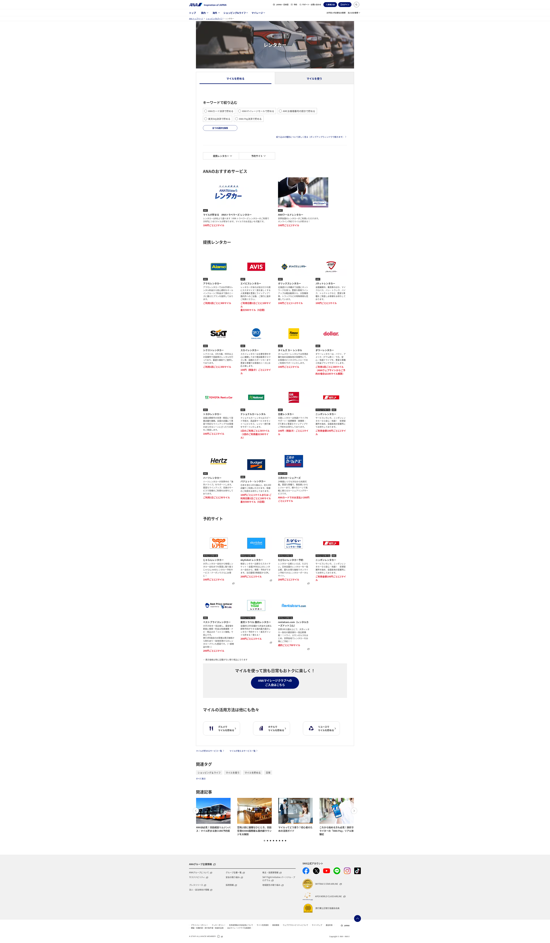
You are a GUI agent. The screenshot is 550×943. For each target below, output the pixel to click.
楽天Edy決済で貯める (219, 118)
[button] (356, 4)
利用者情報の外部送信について (241, 925)
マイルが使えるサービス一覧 (242, 750)
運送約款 (329, 925)
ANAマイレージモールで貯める (258, 111)
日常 (268, 772)
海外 (215, 12)
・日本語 (282, 4)
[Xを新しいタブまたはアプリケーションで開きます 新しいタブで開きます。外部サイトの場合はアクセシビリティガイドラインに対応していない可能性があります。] (316, 870)
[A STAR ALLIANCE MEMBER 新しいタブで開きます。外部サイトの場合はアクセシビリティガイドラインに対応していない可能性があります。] (206, 936)
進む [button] (354, 811)
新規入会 (331, 4)
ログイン (345, 4)
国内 (203, 12)
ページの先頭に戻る (357, 918)
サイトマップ (317, 925)
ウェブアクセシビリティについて (295, 925)
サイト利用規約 (263, 925)
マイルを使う (232, 772)
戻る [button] (196, 811)
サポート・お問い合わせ (311, 4)
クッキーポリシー (218, 925)
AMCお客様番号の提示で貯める (299, 111)
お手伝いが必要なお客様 (336, 12)
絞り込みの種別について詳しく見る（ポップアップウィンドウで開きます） (310, 136)
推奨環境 (275, 925)
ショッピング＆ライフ (209, 772)
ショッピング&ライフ (234, 12)
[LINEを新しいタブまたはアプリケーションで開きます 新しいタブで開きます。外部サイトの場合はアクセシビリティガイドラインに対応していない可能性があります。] (336, 870)
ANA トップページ (196, 18)
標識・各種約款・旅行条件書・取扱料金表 (207, 928)
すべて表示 (201, 778)
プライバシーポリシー (199, 925)
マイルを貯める (253, 772)
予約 (295, 4)
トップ (192, 12)
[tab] (235, 78)
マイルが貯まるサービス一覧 (209, 750)
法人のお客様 (353, 12)
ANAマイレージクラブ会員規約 (239, 928)
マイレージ (257, 12)
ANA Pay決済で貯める (250, 118)
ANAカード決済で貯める (220, 111)
